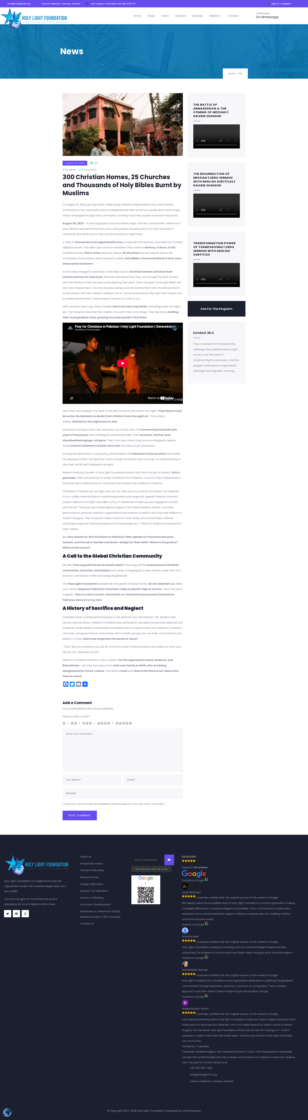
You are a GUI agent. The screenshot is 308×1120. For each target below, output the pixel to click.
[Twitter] (7, 913)
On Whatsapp (267, 17)
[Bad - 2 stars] (74, 723)
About (151, 16)
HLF (240, 73)
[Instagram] (25, 913)
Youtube (180, 16)
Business (197, 16)
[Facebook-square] (16, 913)
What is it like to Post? (76, 716)
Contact (233, 16)
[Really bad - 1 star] (64, 723)
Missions (214, 16)
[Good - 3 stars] (87, 723)
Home (137, 16)
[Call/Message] (250, 15)
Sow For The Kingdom (216, 309)
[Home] (34, 18)
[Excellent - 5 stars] (124, 723)
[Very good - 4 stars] (104, 723)
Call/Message (263, 13)
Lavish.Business (191, 1111)
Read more (220, 1062)
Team (165, 16)
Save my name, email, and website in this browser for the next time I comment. (115, 804)
